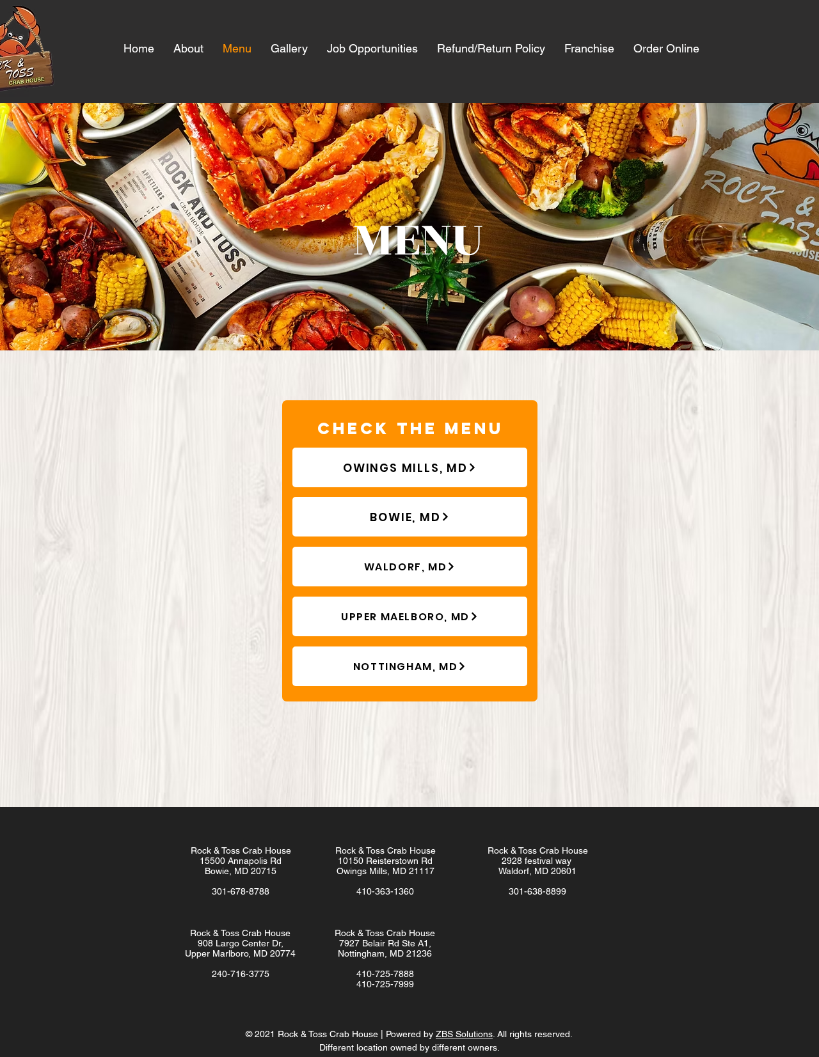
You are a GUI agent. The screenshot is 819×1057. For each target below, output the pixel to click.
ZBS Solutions (464, 1034)
